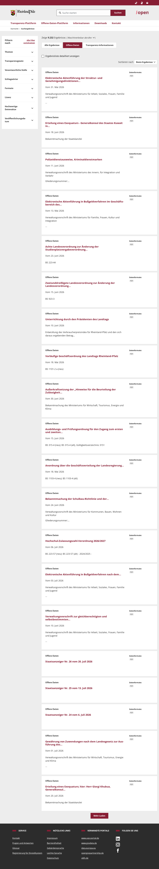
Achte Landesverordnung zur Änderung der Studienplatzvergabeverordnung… (72, 248)
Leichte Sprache (54, 853)
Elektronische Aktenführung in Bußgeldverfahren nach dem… (83, 574)
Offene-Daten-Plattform (54, 23)
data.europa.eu (88, 848)
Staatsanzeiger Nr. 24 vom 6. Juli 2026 (68, 714)
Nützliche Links (61, 830)
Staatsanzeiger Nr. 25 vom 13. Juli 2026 (68, 688)
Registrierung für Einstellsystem (27, 853)
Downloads (101, 23)
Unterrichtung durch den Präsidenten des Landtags (77, 319)
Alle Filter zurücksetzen (29, 41)
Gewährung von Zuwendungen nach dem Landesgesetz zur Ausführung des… (84, 743)
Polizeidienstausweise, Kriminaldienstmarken (73, 159)
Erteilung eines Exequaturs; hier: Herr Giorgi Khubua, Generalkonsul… (78, 788)
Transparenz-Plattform (23, 23)
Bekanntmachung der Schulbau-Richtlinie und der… (77, 499)
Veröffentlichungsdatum (15, 120)
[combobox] (83, 13)
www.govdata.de (89, 843)
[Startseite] (23, 12)
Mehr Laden (99, 815)
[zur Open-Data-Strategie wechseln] (142, 12)
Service (22, 830)
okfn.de (84, 858)
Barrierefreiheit (54, 843)
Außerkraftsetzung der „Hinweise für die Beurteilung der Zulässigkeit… (80, 391)
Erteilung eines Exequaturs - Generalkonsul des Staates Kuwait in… (84, 124)
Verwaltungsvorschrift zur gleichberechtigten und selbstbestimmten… (76, 618)
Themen (9, 52)
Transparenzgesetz (14, 61)
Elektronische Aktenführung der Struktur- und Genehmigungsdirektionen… (73, 79)
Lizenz (8, 97)
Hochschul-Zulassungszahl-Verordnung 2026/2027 (75, 541)
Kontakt (116, 23)
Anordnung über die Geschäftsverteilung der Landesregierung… (84, 465)
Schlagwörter (11, 79)
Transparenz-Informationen (100, 45)
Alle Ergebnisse (52, 45)
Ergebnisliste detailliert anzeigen (62, 56)
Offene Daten (72, 45)
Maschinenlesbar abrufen (80, 37)
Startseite (15, 29)
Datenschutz (53, 858)
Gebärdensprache (55, 848)
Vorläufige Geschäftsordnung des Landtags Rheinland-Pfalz (81, 356)
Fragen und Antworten (23, 843)
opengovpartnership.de (92, 853)
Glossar (16, 848)
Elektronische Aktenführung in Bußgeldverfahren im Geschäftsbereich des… (84, 203)
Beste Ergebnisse (144, 62)
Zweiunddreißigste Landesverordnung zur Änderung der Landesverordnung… (80, 284)
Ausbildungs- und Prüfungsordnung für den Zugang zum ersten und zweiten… (84, 430)
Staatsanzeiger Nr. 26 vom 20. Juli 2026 (68, 661)
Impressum (52, 838)
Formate (9, 88)
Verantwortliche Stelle (16, 70)
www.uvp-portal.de (90, 838)
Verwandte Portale (98, 830)
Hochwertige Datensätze (11, 108)
